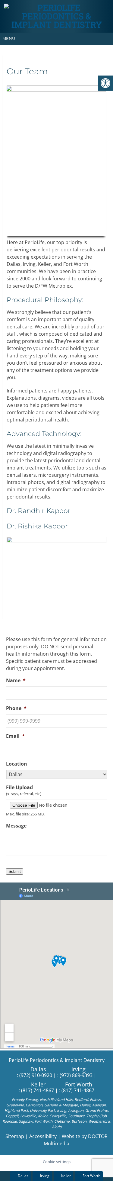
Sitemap (14, 1136)
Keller (38, 1084)
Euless (95, 1099)
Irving (78, 1069)
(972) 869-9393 (76, 1075)
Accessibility (43, 1136)
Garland (51, 1105)
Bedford (81, 1099)
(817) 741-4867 (37, 1090)
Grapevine (15, 1105)
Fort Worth (78, 1084)
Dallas (38, 1069)
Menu (8, 38)
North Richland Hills (56, 1099)
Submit (14, 871)
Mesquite (70, 1105)
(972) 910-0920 (35, 1075)
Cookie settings (57, 1161)
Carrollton (34, 1105)
